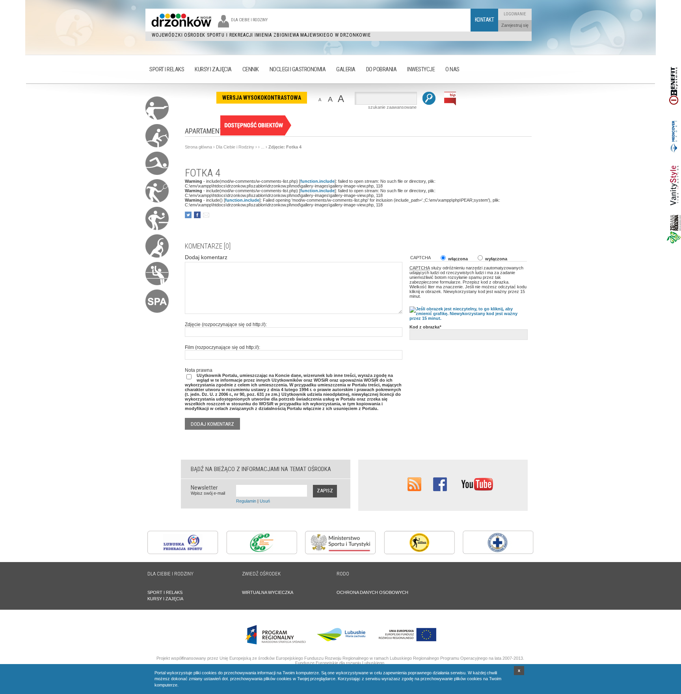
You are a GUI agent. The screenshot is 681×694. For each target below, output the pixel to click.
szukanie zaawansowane (392, 107)
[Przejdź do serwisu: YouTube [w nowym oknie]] (477, 489)
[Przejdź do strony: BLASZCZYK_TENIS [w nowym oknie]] (419, 552)
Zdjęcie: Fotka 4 (284, 147)
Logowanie (515, 14)
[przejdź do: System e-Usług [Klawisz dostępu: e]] (255, 134)
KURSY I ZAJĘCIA (165, 598)
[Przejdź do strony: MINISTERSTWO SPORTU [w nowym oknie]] (340, 552)
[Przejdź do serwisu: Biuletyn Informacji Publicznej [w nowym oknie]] (450, 104)
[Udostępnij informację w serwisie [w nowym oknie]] (188, 215)
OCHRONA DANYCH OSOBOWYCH (372, 592)
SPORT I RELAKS (164, 592)
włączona (457, 258)
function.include (317, 181)
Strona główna (198, 147)
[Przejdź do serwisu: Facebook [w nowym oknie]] (440, 489)
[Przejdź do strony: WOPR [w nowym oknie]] (498, 552)
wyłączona (495, 258)
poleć (206, 215)
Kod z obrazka (425, 327)
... (262, 147)
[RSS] (414, 489)
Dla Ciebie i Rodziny (235, 147)
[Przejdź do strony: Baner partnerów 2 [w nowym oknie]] (674, 154)
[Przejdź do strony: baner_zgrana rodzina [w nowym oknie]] (674, 241)
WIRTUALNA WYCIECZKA (267, 592)
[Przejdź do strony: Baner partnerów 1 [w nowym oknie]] (674, 113)
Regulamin (246, 501)
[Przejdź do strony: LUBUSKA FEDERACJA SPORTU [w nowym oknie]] (182, 552)
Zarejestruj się (514, 25)
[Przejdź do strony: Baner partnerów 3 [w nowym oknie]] (674, 212)
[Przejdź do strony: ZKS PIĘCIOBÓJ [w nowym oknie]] (261, 552)
